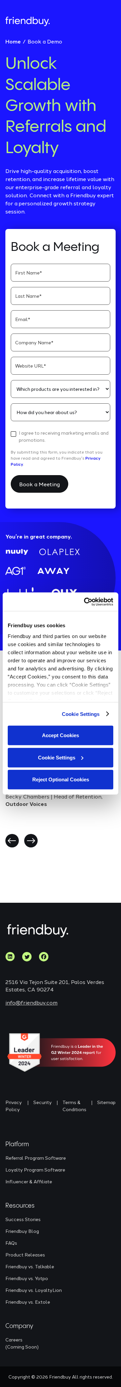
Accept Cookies (60, 735)
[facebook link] (43, 956)
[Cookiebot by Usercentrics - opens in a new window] (85, 601)
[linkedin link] (10, 956)
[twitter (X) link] (27, 956)
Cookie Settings (81, 714)
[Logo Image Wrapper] (27, 21)
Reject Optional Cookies (60, 779)
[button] (12, 840)
